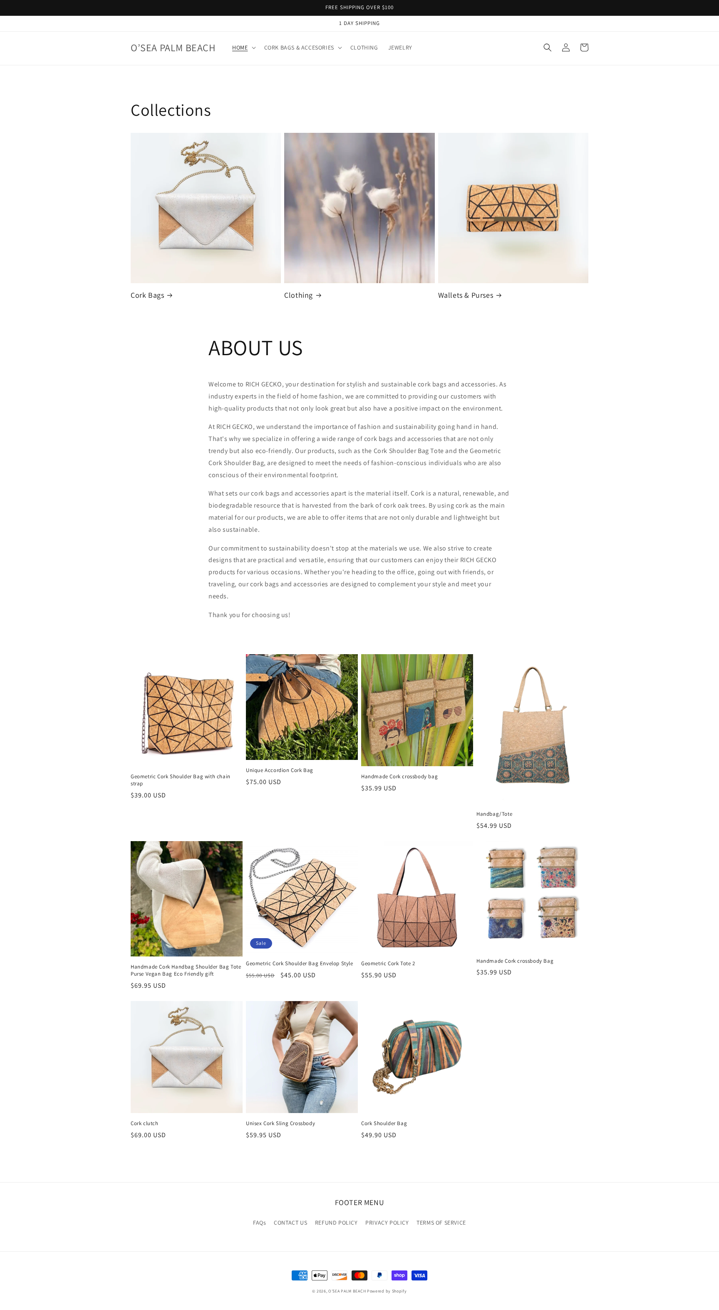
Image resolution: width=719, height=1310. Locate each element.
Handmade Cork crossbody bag (399, 776)
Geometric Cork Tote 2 (388, 963)
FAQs (259, 1222)
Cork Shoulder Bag (384, 1123)
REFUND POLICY (336, 1222)
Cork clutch (145, 1123)
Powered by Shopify (387, 1291)
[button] (243, 47)
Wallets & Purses (465, 295)
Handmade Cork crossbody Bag (514, 961)
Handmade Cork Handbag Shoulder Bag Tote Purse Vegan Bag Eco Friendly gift (186, 970)
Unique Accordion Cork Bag (279, 770)
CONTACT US (290, 1222)
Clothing (298, 295)
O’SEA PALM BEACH (347, 1291)
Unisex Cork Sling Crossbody (280, 1123)
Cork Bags (147, 295)
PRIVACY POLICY (387, 1222)
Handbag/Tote (494, 814)
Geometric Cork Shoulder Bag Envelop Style (299, 963)
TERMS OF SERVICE (441, 1222)
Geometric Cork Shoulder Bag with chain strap (181, 780)
